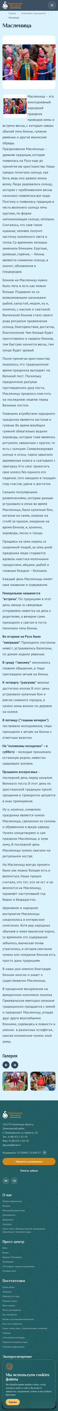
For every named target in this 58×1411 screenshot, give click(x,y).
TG (14, 1180)
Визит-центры (8, 1305)
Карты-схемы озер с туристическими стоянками (24, 1328)
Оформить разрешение (29, 1161)
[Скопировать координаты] (44, 1152)
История (6, 1205)
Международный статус (13, 1210)
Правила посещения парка (15, 1342)
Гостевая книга (9, 1271)
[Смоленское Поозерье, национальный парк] (12, 5)
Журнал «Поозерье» (12, 1257)
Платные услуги (9, 1301)
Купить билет (8, 1287)
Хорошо (13, 1402)
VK (5, 1180)
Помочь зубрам (29, 1170)
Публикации (8, 1261)
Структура (7, 1224)
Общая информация (12, 1201)
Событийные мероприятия (33, 13)
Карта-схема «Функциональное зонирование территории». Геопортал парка (23, 1230)
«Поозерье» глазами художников (18, 1266)
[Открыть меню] (52, 5)
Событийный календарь (13, 1337)
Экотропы (7, 1291)
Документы (7, 1219)
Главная (12, 13)
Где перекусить (9, 1314)
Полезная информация (13, 1346)
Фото (4, 1248)
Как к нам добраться (12, 1323)
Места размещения (11, 1310)
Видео (5, 1252)
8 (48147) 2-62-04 (18, 1136)
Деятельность (8, 1215)
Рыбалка (6, 1333)
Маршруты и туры (10, 1296)
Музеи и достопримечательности (18, 1319)
